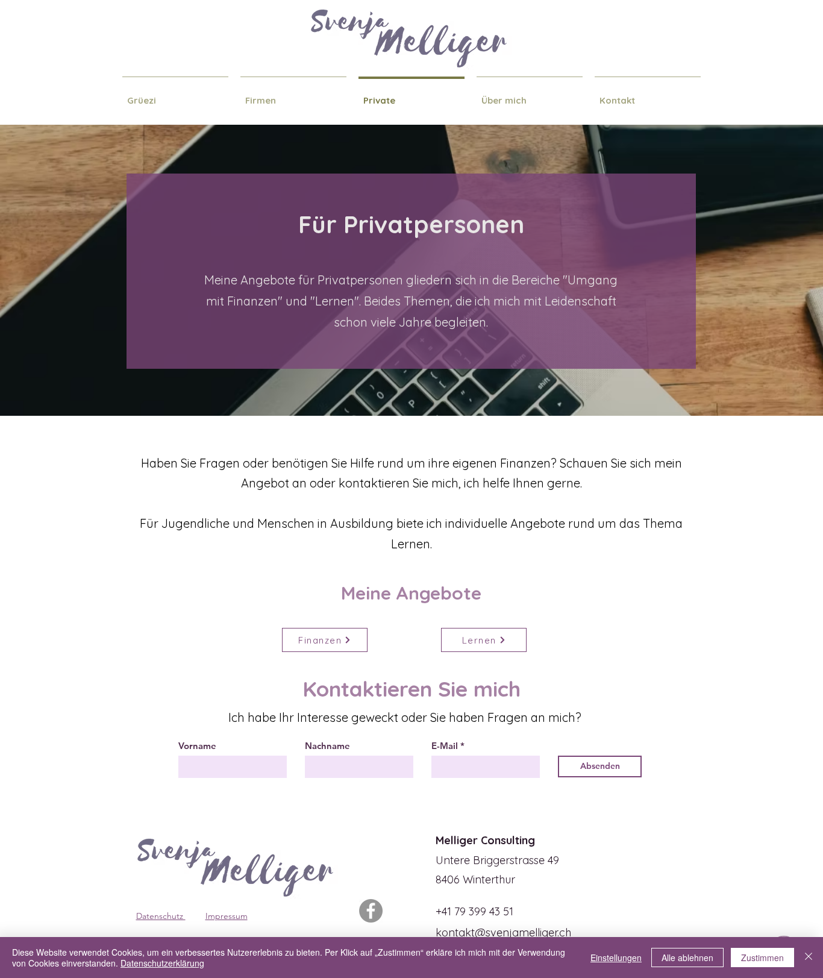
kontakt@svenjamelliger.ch (503, 932)
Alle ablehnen (687, 957)
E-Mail (444, 745)
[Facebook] (371, 911)
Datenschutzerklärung (162, 963)
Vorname (197, 745)
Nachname (327, 745)
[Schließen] (808, 957)
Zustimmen (762, 957)
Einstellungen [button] (616, 957)
